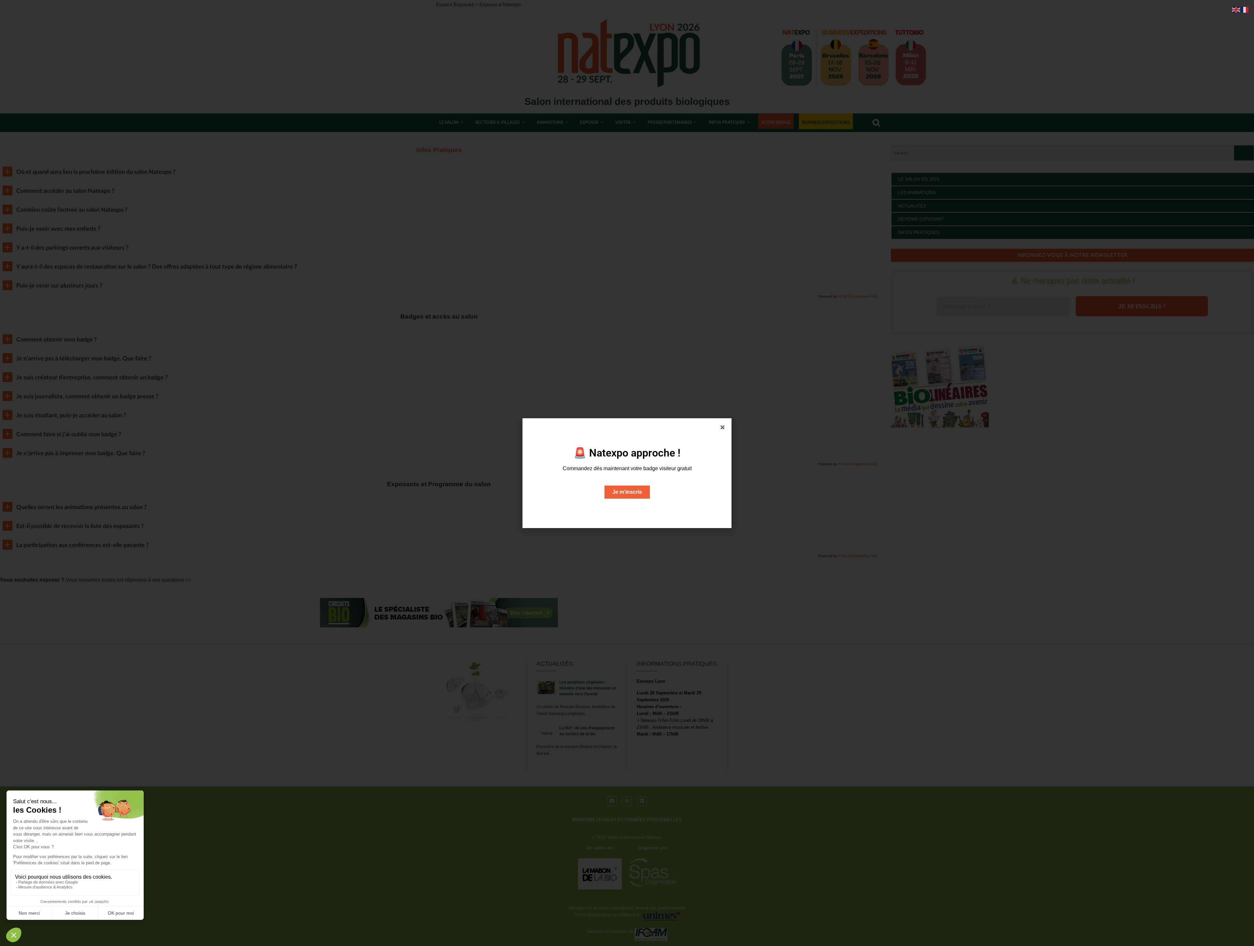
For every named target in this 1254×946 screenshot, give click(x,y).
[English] (1236, 9)
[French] (1245, 9)
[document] (627, 473)
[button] (722, 427)
